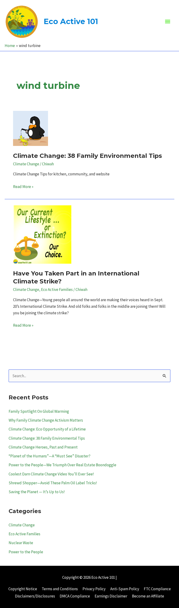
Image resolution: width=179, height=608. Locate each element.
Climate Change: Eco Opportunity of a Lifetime (47, 429)
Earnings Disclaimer (111, 596)
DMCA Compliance (75, 596)
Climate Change (26, 163)
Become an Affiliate (148, 596)
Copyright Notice (22, 588)
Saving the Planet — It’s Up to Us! (37, 491)
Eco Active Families (57, 289)
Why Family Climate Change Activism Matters (46, 420)
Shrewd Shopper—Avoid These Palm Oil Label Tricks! (53, 482)
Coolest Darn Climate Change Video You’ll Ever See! (51, 474)
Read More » (23, 187)
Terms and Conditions (60, 588)
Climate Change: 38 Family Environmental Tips (87, 155)
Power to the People (26, 551)
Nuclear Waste (21, 542)
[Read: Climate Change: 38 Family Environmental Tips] (30, 127)
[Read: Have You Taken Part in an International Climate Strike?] (42, 234)
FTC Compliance (157, 588)
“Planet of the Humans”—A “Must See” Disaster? (49, 456)
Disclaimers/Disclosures (35, 596)
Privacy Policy (94, 588)
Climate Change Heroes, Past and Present (43, 447)
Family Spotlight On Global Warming (39, 411)
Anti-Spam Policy (124, 588)
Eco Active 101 (71, 21)
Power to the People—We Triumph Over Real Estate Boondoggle (62, 464)
